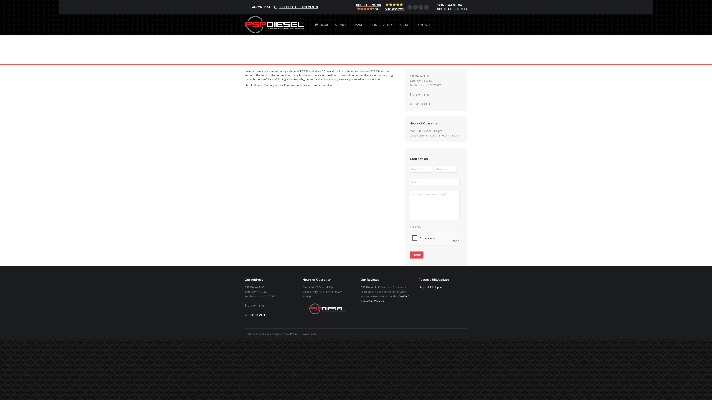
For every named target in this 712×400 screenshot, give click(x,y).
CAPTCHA (416, 227)
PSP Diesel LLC (423, 104)
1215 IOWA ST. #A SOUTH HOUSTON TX (452, 7)
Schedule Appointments (298, 7)
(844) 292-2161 (259, 7)
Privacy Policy (308, 334)
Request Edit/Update (431, 287)
